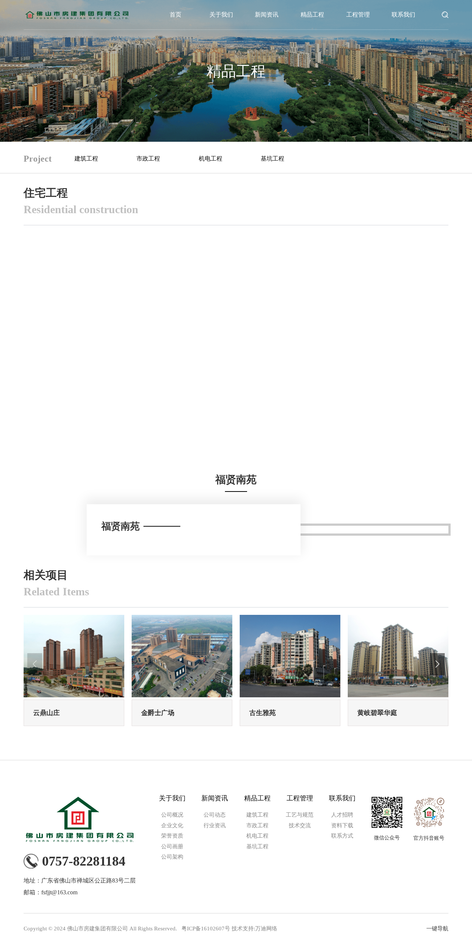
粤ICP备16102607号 (205, 928)
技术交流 (300, 825)
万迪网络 (266, 928)
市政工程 (148, 158)
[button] (437, 664)
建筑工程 (86, 158)
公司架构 (172, 857)
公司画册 (172, 846)
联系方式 (342, 836)
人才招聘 (342, 815)
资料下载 (342, 825)
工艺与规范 (299, 815)
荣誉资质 (172, 836)
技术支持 (243, 928)
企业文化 (172, 825)
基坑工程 (272, 158)
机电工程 (210, 158)
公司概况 (172, 815)
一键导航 (437, 928)
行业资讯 (215, 825)
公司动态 (215, 815)
